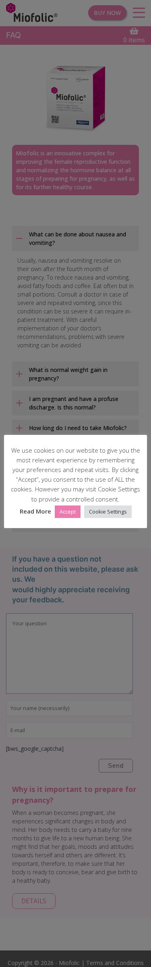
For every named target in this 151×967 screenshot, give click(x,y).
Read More (35, 511)
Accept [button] (68, 511)
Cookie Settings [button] (108, 511)
